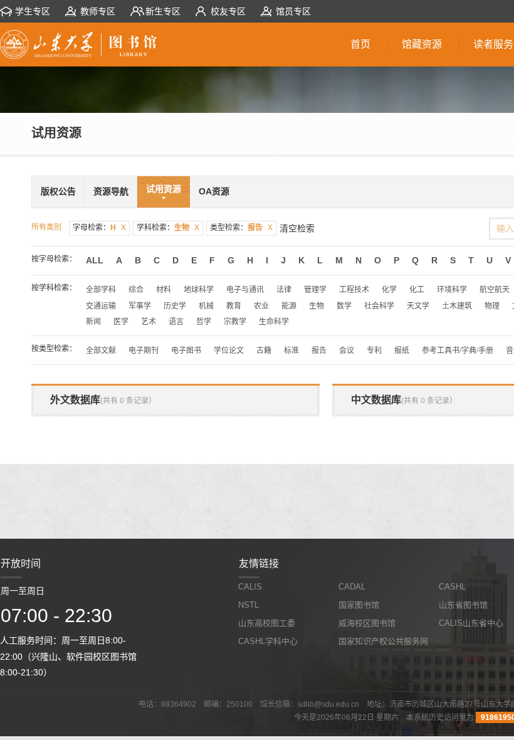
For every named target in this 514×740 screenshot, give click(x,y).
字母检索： (99, 227)
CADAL (351, 586)
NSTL (248, 605)
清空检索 (297, 228)
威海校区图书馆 (367, 623)
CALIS (250, 586)
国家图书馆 (358, 605)
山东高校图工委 (266, 623)
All (94, 260)
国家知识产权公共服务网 (383, 641)
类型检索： (241, 227)
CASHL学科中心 (268, 641)
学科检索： (168, 227)
